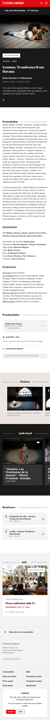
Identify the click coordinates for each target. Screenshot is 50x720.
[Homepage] (13, 3)
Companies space (34, 681)
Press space (8, 681)
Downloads (31, 685)
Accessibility (8, 672)
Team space (8, 685)
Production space (34, 676)
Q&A (28, 672)
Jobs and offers (9, 676)
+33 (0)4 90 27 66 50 (11, 659)
